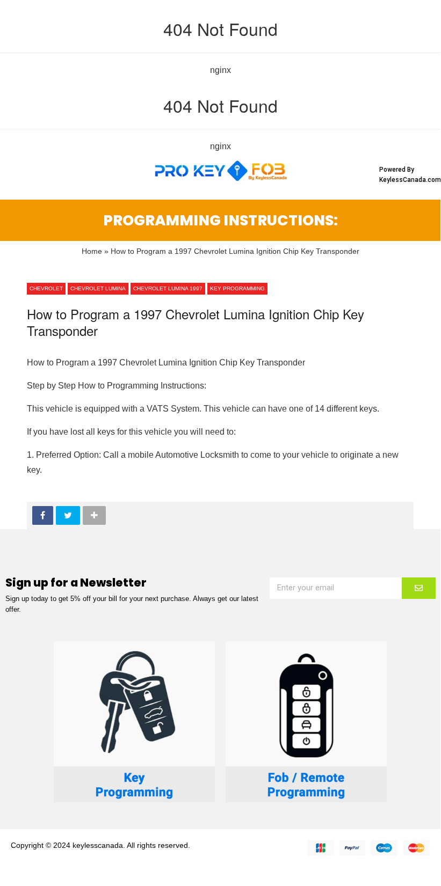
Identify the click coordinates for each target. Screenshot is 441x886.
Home (92, 251)
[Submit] (419, 588)
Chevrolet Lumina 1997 (168, 288)
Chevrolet (46, 288)
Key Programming (237, 288)
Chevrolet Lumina (98, 288)
